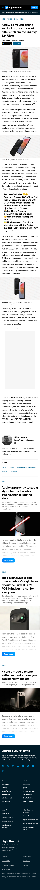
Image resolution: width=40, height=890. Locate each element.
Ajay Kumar (6, 40)
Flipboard (2, 771)
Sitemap (25, 865)
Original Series (28, 801)
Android (11, 467)
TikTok (23, 766)
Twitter (13, 766)
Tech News (14, 471)
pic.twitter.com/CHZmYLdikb (18, 225)
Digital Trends (11, 10)
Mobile (4, 467)
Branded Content (28, 816)
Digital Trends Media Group (11, 876)
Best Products (27, 794)
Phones (4, 781)
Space (25, 788)
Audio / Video (6, 791)
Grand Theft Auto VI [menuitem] (8, 12)
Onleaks (15, 85)
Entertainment (7, 798)
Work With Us (6, 861)
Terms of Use (6, 869)
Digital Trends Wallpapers (30, 820)
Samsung (4, 471)
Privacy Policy (27, 857)
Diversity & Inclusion (8, 865)
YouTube (18, 766)
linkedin (15, 443)
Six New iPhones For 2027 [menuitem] (23, 12)
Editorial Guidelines (7, 821)
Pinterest (28, 766)
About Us (4, 810)
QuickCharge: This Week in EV (26, 467)
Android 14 (13, 317)
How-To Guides (28, 798)
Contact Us (5, 814)
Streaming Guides (29, 791)
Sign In (34, 7)
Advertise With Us (7, 817)
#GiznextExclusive (13, 194)
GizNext (5, 85)
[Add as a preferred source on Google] (7, 43)
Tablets (25, 781)
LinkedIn (33, 766)
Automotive (6, 801)
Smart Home (6, 794)
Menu (3, 7)
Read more (8, 560)
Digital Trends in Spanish (30, 823)
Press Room (26, 861)
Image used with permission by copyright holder (17, 303)
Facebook (2, 766)
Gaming (4, 788)
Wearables (26, 784)
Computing (6, 784)
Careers (4, 857)
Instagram (8, 766)
